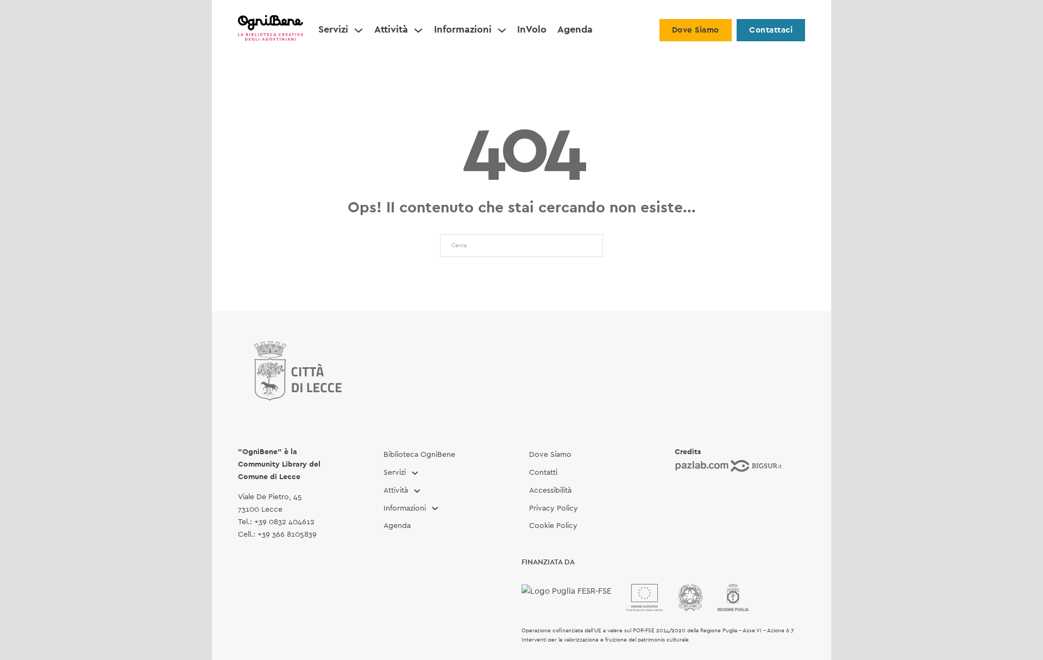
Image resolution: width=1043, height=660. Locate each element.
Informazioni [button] (463, 30)
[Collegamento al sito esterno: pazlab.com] (702, 465)
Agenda (575, 30)
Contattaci (771, 30)
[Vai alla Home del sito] (270, 30)
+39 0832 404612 (284, 522)
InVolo (531, 30)
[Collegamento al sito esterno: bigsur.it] (756, 465)
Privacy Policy (553, 508)
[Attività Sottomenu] (418, 30)
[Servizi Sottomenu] (358, 30)
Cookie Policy (553, 526)
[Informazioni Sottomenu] (502, 30)
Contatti (543, 472)
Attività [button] (391, 30)
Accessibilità (550, 490)
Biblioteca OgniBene (419, 454)
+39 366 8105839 (287, 534)
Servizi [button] (333, 30)
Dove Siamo (695, 30)
